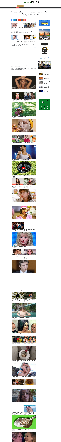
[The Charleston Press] (30, 2)
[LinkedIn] (15, 20)
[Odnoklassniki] (23, 20)
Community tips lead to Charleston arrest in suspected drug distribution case (47, 91)
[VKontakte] (22, 20)
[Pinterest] (18, 20)
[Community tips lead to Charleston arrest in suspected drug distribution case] (41, 91)
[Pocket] (25, 20)
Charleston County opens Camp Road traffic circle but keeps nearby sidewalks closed (47, 78)
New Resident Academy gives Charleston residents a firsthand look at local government (47, 82)
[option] (44, 65)
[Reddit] (20, 20)
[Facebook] (11, 20)
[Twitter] (13, 20)
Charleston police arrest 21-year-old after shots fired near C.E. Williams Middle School (47, 74)
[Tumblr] (16, 20)
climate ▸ (44, 109)
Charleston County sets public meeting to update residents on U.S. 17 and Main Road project (30, 7)
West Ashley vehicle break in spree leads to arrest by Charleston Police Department (47, 87)
